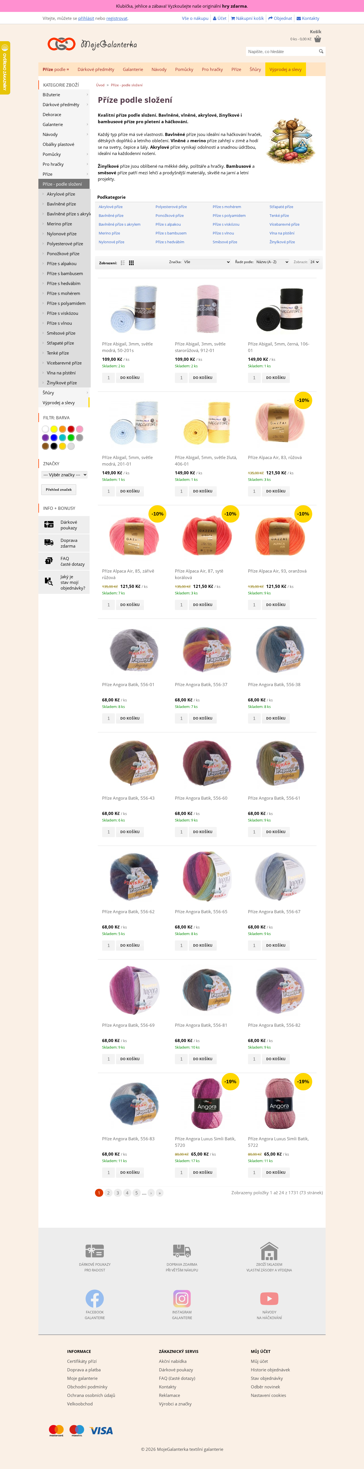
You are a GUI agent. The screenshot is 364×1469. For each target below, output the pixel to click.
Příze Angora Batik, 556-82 (274, 1025)
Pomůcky (184, 69)
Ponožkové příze (63, 253)
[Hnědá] (45, 446)
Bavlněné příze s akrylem (69, 214)
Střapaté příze (60, 343)
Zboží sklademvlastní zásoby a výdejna (269, 1267)
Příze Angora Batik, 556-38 (274, 684)
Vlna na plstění (61, 373)
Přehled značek (59, 489)
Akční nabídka (173, 1361)
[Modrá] (54, 437)
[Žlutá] (54, 429)
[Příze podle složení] (291, 164)
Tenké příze (58, 353)
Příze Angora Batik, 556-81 (201, 1025)
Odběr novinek (265, 1387)
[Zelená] (71, 437)
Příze (236, 69)
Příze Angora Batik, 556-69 (128, 1025)
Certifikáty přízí (82, 1361)
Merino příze (59, 224)
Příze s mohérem (63, 293)
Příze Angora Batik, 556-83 (128, 1138)
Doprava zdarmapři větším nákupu (182, 1267)
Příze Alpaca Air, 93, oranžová (277, 571)
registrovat (116, 18)
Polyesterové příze (65, 243)
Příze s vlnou (59, 323)
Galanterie (133, 69)
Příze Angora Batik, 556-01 (128, 684)
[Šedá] (79, 437)
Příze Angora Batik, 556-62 (128, 911)
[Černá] (54, 446)
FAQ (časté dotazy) (177, 1378)
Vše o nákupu (195, 18)
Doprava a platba (84, 1369)
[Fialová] (45, 437)
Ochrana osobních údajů (91, 1395)
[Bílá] (45, 429)
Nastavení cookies (268, 1395)
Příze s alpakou (61, 263)
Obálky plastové (58, 144)
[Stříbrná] (71, 446)
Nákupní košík (249, 18)
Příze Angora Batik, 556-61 (274, 798)
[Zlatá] (62, 446)
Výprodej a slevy (286, 69)
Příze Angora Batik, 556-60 (201, 798)
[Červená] (71, 429)
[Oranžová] (62, 429)
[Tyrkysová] (62, 437)
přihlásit (86, 18)
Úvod (100, 85)
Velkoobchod (80, 1404)
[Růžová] (79, 429)
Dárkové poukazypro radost (95, 1267)
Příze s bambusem (65, 273)
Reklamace (169, 1395)
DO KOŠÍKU (130, 377)
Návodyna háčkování (269, 1315)
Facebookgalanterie (95, 1315)
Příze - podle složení (62, 184)
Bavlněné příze (61, 204)
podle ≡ (56, 69)
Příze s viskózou (62, 313)
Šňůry (255, 69)
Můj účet (259, 1361)
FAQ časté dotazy (73, 561)
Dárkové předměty (96, 69)
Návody (159, 69)
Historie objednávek (270, 1369)
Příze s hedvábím (63, 283)
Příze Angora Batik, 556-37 (201, 684)
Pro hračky (212, 69)
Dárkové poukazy (69, 525)
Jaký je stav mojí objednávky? (73, 582)
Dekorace (52, 114)
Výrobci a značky (175, 1404)
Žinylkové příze (62, 382)
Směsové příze (61, 333)
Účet (221, 18)
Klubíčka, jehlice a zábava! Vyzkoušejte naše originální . (182, 6)
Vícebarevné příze (64, 363)
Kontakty (310, 18)
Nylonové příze (61, 233)
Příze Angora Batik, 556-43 (128, 798)
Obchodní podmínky (87, 1387)
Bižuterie (51, 94)
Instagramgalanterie (182, 1315)
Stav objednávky (267, 1378)
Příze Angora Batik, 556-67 (274, 911)
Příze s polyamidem (66, 303)
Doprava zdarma (69, 543)
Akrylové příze (61, 194)
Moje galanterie (82, 1378)
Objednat (282, 18)
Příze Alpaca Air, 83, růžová (275, 457)
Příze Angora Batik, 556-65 (201, 911)
